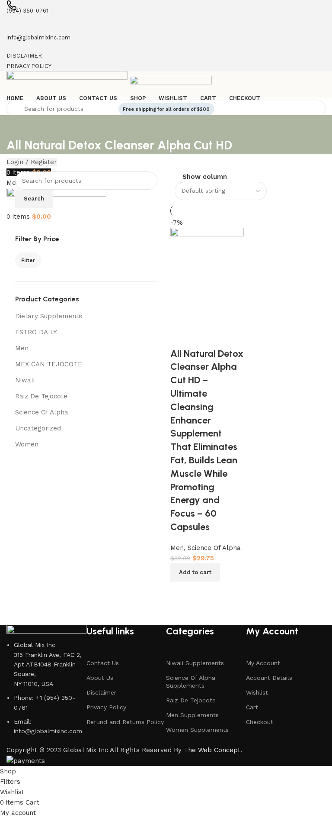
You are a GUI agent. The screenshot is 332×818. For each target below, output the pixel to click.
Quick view (205, 592)
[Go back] (17, 126)
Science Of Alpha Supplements (190, 681)
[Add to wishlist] (181, 336)
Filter (28, 260)
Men (22, 348)
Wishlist (257, 692)
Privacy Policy (106, 707)
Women (26, 444)
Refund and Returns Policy (125, 721)
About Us (99, 677)
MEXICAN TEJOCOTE (48, 364)
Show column (204, 177)
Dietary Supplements (48, 316)
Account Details (269, 677)
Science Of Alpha (41, 412)
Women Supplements (197, 729)
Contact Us (102, 663)
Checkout (259, 721)
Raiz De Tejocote (41, 396)
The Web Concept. (213, 750)
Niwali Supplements (195, 663)
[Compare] (181, 592)
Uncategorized (38, 428)
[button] (195, 572)
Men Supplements (192, 714)
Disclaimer (101, 692)
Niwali (25, 380)
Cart (252, 707)
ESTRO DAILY (36, 332)
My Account (263, 663)
